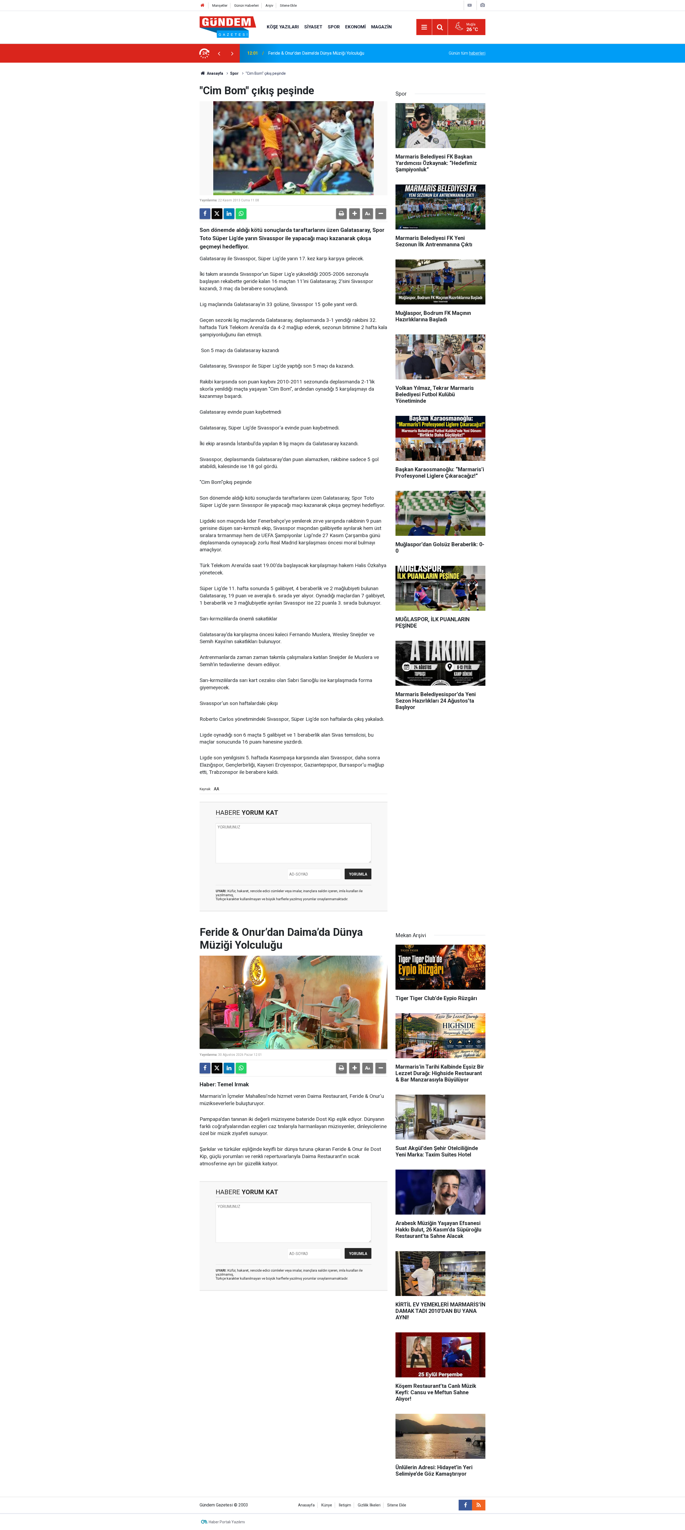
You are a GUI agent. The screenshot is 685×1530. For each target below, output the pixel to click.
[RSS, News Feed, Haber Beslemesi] (478, 1505)
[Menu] (424, 27)
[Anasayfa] (203, 5)
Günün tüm (467, 53)
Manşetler (219, 5)
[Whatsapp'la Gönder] (241, 213)
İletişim (345, 1505)
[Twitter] (217, 213)
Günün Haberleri (246, 5)
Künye (326, 1505)
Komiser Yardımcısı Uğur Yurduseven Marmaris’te (314, 53)
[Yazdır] (341, 213)
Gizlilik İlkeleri (369, 1505)
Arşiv (269, 5)
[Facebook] (205, 213)
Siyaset (313, 26)
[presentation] (219, 53)
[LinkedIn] (229, 213)
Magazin (381, 26)
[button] (354, 213)
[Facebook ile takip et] (465, 1505)
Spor (334, 26)
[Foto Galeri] (482, 5)
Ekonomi (355, 26)
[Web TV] (470, 5)
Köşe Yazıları (283, 26)
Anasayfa (214, 73)
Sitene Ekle (288, 5)
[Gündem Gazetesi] (228, 26)
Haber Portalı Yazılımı (227, 1522)
